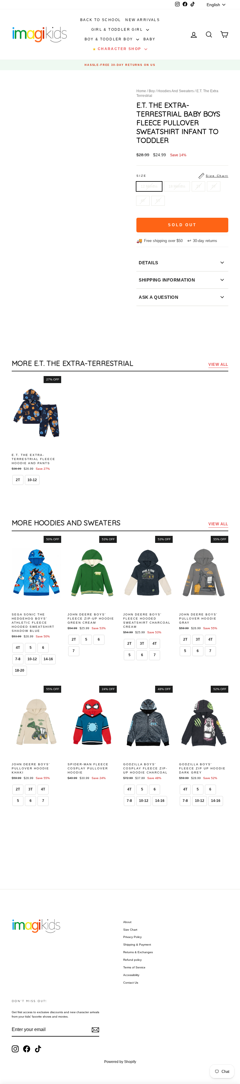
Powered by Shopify (120, 1062)
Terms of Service (134, 967)
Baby (149, 39)
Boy (152, 91)
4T (143, 201)
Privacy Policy (132, 937)
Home (141, 91)
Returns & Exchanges (138, 952)
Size (182, 175)
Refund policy (132, 959)
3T (214, 186)
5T (158, 201)
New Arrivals (142, 20)
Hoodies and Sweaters (175, 91)
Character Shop (118, 49)
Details (148, 262)
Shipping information (167, 279)
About (127, 922)
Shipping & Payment (137, 944)
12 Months (149, 186)
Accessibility (131, 975)
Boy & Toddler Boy (110, 39)
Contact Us (130, 982)
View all (218, 364)
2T (198, 186)
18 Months (177, 186)
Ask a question (158, 297)
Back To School (100, 20)
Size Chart (130, 929)
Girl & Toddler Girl (118, 30)
